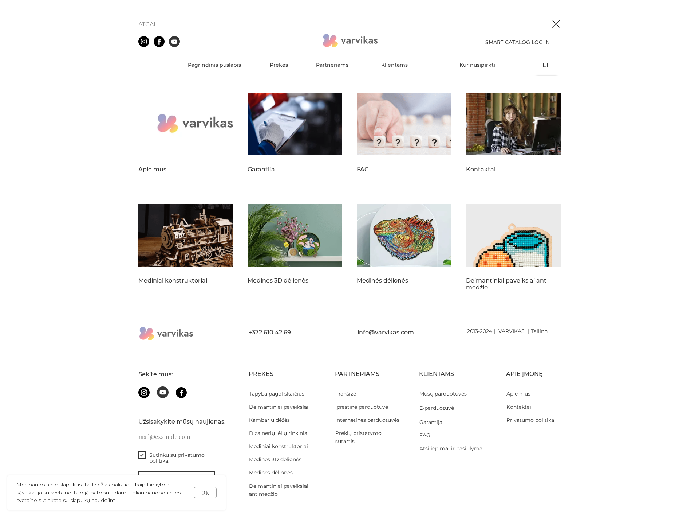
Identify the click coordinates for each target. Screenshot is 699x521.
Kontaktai (480, 169)
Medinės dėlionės (382, 280)
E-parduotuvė (436, 408)
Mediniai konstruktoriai (172, 280)
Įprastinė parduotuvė (361, 407)
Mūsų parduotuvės (443, 393)
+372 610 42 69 (270, 332)
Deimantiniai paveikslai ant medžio (506, 284)
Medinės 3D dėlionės (278, 280)
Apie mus (152, 169)
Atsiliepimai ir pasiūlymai (451, 448)
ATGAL (147, 24)
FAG (363, 169)
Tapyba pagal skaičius (276, 393)
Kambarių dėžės (269, 420)
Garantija (261, 169)
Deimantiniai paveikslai (278, 407)
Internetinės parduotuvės (367, 420)
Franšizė (345, 393)
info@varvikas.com (386, 332)
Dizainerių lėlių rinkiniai (279, 433)
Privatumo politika (530, 420)
